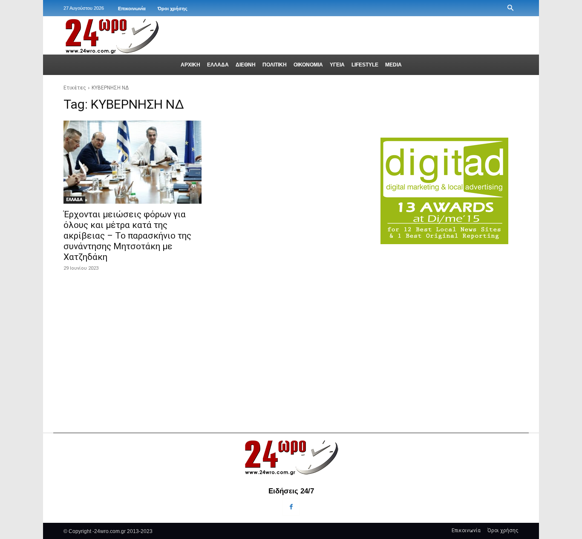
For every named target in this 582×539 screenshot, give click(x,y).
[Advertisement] (449, 320)
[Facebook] (290, 507)
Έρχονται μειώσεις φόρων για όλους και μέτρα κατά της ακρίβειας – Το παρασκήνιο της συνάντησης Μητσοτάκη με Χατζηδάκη (127, 235)
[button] (510, 8)
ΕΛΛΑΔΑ (74, 199)
